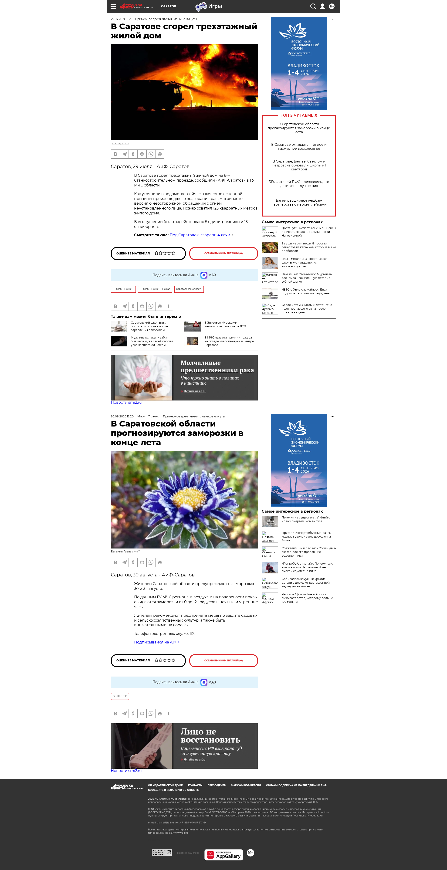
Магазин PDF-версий (246, 785)
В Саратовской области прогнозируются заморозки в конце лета (299, 128)
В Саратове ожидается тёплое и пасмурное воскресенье (299, 147)
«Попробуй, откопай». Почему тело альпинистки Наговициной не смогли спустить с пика (307, 567)
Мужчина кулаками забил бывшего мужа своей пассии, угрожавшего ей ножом (152, 341)
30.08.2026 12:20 (122, 416)
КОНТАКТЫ (195, 785)
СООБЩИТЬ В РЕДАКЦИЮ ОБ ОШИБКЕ (173, 790)
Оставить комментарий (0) (223, 253)
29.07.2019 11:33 (121, 19)
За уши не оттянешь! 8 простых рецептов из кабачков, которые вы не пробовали (309, 247)
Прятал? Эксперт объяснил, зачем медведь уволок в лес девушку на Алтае (306, 536)
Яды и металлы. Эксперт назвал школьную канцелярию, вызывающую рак (305, 262)
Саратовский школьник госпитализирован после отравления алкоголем (149, 326)
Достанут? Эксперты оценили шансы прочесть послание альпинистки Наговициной (309, 231)
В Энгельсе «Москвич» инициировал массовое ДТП (225, 324)
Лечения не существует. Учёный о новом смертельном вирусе (306, 519)
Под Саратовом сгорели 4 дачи (200, 235)
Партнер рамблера (188, 852)
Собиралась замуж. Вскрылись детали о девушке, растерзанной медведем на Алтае (306, 582)
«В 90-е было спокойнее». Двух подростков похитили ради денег (306, 291)
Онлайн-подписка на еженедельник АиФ (296, 785)
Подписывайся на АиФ (156, 642)
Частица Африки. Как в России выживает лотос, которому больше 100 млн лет (307, 597)
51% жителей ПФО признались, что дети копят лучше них (299, 184)
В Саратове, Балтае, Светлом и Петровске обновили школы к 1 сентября (299, 165)
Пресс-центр (217, 785)
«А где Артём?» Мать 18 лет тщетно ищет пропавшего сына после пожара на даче (307, 308)
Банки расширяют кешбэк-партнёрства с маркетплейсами (299, 202)
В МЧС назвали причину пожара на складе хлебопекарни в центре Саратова (229, 341)
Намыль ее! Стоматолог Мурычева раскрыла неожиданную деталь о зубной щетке (307, 277)
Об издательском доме (165, 785)
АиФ (137, 551)
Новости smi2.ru (126, 402)
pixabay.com (120, 143)
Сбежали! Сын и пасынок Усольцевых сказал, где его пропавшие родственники (309, 551)
